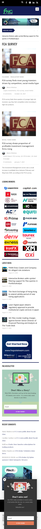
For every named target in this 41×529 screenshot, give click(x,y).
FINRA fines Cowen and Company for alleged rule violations (22, 269)
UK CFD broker (25, 156)
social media (29, 90)
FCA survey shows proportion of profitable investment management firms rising (18, 146)
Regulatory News (17, 77)
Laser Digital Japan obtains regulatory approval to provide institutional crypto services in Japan (24, 307)
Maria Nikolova (12, 87)
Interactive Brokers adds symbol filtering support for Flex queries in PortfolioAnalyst (23, 281)
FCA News (5, 77)
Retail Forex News (9, 140)
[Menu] (3, 2)
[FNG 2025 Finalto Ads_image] (20, 25)
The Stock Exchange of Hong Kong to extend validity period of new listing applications (23, 294)
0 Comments (7, 94)
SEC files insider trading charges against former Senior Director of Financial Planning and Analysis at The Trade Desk (19, 322)
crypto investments (9, 90)
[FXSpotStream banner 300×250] (17, 358)
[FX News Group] (8, 14)
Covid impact (7, 156)
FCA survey (20, 90)
